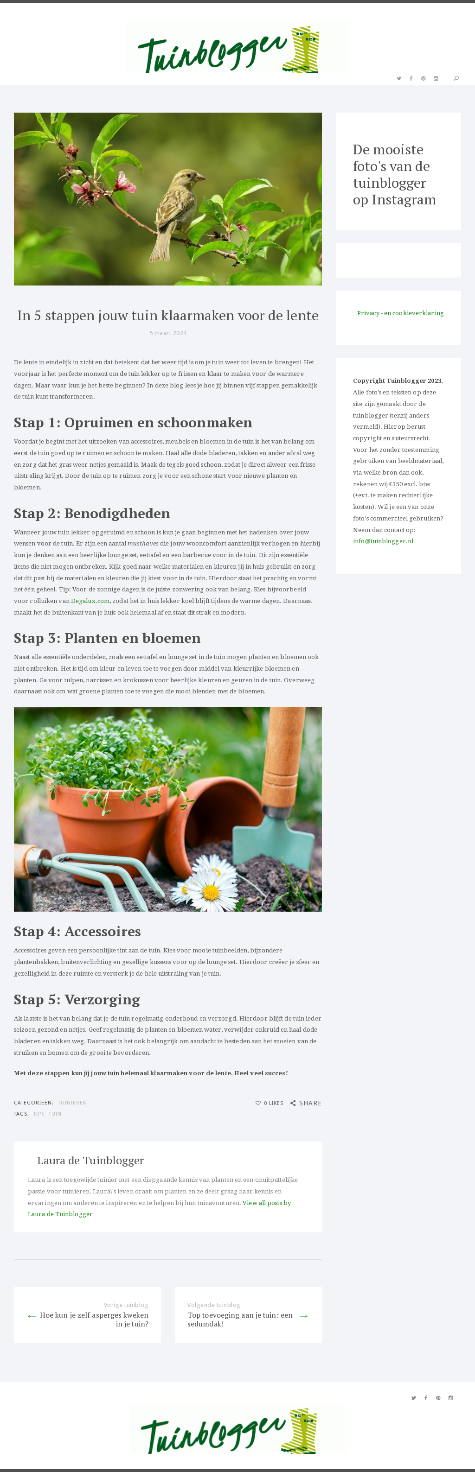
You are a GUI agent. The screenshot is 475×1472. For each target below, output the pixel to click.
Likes (273, 1103)
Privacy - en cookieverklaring (400, 313)
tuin (55, 1114)
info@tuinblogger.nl (383, 541)
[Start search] (456, 79)
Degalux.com (90, 600)
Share (310, 1103)
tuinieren (72, 1103)
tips (39, 1114)
